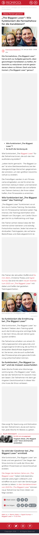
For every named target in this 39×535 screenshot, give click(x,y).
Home (3, 7)
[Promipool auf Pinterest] (29, 526)
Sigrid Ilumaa (26, 514)
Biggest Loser (27, 154)
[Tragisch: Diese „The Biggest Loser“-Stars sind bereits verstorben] (6, 440)
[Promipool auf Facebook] (9, 526)
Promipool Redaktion (13, 49)
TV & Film (8, 7)
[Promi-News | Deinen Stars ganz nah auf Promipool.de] (15, 2)
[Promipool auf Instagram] (23, 526)
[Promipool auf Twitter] (16, 526)
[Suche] (31, 2)
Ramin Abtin (14, 514)
